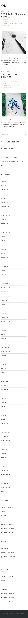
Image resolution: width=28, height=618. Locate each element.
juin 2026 (3, 181)
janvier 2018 (4, 377)
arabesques (6, 85)
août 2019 (4, 326)
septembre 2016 (5, 440)
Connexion (4, 548)
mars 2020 (4, 313)
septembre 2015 (5, 487)
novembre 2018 (5, 347)
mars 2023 (4, 245)
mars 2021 (4, 275)
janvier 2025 (4, 202)
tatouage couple (6, 25)
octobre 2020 (5, 292)
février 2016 (4, 466)
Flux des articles (7, 552)
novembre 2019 (5, 321)
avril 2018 (4, 364)
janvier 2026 (4, 189)
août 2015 (4, 491)
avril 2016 (4, 457)
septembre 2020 (5, 296)
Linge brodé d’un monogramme (10, 153)
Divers (3, 511)
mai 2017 (3, 406)
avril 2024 (4, 219)
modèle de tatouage (16, 23)
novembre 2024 (5, 206)
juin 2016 (3, 453)
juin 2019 (3, 330)
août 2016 (4, 445)
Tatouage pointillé (7, 148)
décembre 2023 (5, 228)
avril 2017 (4, 411)
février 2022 (4, 257)
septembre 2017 (5, 394)
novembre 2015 (5, 479)
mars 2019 (4, 338)
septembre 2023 (5, 232)
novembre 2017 (5, 385)
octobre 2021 (5, 266)
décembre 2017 (5, 381)
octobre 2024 (5, 211)
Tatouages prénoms (7, 528)
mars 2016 (4, 462)
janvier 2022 (4, 262)
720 (2, 165)
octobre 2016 (5, 436)
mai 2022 (3, 253)
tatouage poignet (6, 87)
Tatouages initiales (9, 82)
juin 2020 (3, 304)
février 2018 (4, 372)
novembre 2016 (5, 432)
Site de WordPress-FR (7, 561)
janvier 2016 (4, 470)
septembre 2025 (5, 194)
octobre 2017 (5, 389)
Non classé (4, 520)
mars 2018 (4, 368)
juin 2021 (3, 270)
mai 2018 (3, 360)
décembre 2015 (5, 474)
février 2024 (4, 223)
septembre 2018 (5, 351)
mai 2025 (3, 198)
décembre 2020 (5, 283)
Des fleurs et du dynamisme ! (10, 157)
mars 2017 (4, 415)
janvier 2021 (4, 279)
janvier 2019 (4, 343)
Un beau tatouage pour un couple (12, 161)
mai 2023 (3, 240)
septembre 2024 (5, 215)
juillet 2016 (4, 449)
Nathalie (5, 19)
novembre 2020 (5, 287)
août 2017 (4, 398)
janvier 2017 (4, 423)
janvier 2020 (4, 317)
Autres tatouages (8, 21)
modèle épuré (22, 85)
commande (6, 23)
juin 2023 (3, 236)
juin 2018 (3, 355)
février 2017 (4, 419)
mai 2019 (3, 334)
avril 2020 (4, 309)
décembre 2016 (5, 428)
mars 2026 (4, 185)
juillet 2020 (4, 300)
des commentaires (8, 556)
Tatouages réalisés (7, 532)
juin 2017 (3, 402)
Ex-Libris (3, 515)
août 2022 (4, 249)
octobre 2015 (5, 483)
